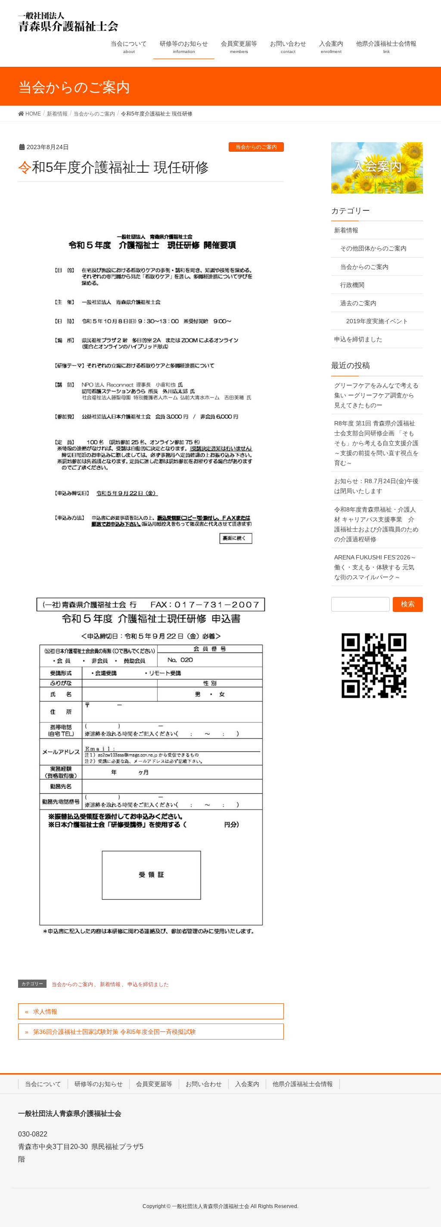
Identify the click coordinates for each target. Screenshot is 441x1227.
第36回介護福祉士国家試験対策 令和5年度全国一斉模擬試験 (114, 1031)
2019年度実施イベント (377, 321)
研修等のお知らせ (99, 1083)
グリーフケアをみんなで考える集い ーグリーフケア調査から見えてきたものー (376, 395)
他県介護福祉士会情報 (303, 1083)
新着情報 (110, 984)
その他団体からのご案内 (373, 248)
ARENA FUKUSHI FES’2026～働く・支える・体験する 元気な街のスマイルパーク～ (375, 567)
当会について (43, 1083)
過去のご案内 (358, 303)
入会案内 (247, 1083)
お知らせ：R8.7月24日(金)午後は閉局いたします (376, 486)
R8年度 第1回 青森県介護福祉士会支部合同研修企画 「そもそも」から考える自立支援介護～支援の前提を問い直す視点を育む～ (376, 443)
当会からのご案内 (256, 147)
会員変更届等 (154, 1083)
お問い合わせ (204, 1083)
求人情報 (45, 1011)
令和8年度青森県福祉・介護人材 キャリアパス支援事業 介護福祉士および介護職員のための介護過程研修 (376, 524)
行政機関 (352, 284)
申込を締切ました (148, 984)
